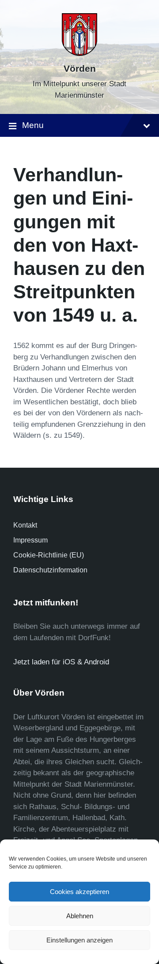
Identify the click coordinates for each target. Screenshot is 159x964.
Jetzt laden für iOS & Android (61, 662)
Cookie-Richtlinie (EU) (48, 555)
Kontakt (25, 525)
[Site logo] (79, 53)
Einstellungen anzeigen (79, 940)
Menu (33, 125)
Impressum (30, 540)
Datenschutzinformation (50, 570)
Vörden (80, 68)
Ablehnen (79, 916)
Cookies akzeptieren (79, 891)
